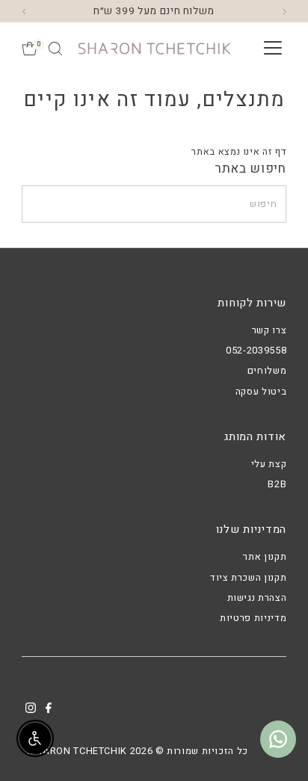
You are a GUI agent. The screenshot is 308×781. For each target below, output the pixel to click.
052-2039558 (256, 350)
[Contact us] (278, 739)
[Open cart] (29, 48)
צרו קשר (269, 330)
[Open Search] (55, 48)
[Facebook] (48, 710)
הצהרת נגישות (257, 598)
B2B (277, 484)
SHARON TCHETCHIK (78, 751)
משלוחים (266, 370)
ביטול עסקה (260, 391)
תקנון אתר (264, 557)
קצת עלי (268, 464)
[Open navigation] (272, 48)
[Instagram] (31, 710)
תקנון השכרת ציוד (248, 577)
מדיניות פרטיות (253, 618)
